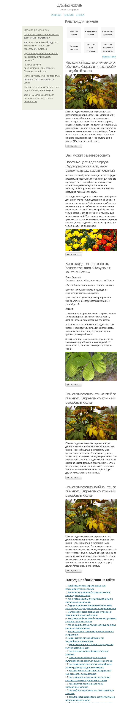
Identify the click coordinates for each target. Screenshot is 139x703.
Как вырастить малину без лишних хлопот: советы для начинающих (87, 594)
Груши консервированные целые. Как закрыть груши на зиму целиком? (41, 56)
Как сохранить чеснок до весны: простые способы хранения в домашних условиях (87, 679)
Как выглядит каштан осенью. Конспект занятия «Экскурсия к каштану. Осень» (87, 268)
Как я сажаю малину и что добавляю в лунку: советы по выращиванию (89, 600)
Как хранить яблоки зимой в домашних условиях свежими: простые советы (90, 620)
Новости (69, 14)
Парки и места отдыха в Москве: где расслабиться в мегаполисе (84, 639)
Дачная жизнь (69, 5)
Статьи (80, 14)
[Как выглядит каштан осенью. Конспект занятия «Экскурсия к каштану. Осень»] (91, 366)
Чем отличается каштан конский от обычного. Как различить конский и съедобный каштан (90, 398)
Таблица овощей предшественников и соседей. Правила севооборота (39, 68)
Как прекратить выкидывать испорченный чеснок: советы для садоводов (88, 672)
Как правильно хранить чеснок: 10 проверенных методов (84, 685)
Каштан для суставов (107, 33)
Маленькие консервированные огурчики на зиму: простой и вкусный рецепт (88, 613)
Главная (56, 14)
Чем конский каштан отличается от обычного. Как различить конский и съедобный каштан (90, 66)
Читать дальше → (73, 146)
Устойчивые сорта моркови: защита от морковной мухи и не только (85, 587)
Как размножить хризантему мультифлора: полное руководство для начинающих (88, 665)
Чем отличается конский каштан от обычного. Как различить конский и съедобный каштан (90, 491)
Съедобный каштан (91, 33)
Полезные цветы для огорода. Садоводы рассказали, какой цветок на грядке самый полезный (90, 166)
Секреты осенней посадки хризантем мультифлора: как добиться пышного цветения (89, 659)
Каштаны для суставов (90, 47)
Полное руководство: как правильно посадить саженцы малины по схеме (42, 79)
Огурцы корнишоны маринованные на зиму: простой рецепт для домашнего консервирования (90, 607)
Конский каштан (74, 33)
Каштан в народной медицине (108, 47)
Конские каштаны (74, 48)
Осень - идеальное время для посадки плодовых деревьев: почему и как (39, 98)
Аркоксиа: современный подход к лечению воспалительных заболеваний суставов (41, 45)
